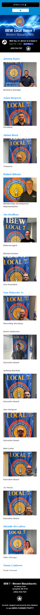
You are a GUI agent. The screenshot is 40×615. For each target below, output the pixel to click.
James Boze (10, 135)
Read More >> (28, 44)
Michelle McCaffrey (14, 526)
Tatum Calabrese (12, 565)
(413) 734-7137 (16, 48)
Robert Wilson (12, 174)
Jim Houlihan (11, 214)
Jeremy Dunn (11, 58)
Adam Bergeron (12, 98)
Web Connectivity (23, 608)
